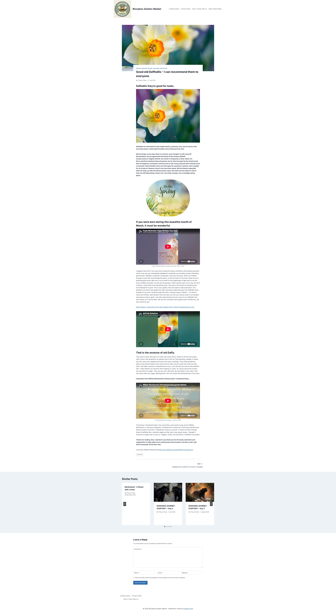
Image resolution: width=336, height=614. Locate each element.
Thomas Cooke (142, 80)
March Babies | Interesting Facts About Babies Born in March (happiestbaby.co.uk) (165, 307)
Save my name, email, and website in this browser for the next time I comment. (160, 577)
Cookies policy (174, 9)
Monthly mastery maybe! (144, 68)
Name (136, 573)
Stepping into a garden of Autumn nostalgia (187, 465)
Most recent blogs (215, 9)
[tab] (164, 526)
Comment (138, 549)
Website (185, 573)
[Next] (211, 504)
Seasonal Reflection (160, 68)
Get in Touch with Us (199, 9)
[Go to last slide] (124, 504)
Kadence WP (188, 609)
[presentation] (168, 492)
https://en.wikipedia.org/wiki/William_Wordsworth (175, 450)
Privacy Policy (185, 9)
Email (160, 573)
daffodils (139, 454)
